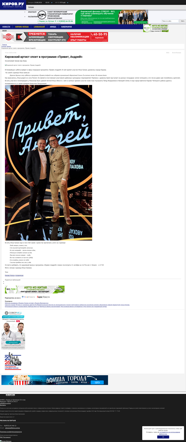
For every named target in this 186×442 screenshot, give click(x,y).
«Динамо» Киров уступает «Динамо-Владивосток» (33, 303)
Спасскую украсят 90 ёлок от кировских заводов (20, 305)
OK (163, 437)
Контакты (3, 405)
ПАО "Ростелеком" (5, 437)
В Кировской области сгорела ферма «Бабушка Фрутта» (22, 306)
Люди (4, 31)
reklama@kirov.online (12, 428)
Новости (6, 27)
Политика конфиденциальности (11, 432)
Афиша (53, 27)
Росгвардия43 (33, 16)
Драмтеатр (32, 12)
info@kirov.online (5, 403)
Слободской (39, 27)
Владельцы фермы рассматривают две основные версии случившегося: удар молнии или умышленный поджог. (73, 306)
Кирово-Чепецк (22, 27)
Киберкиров (66, 27)
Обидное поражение (11, 303)
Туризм (31, 7)
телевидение (19, 275)
